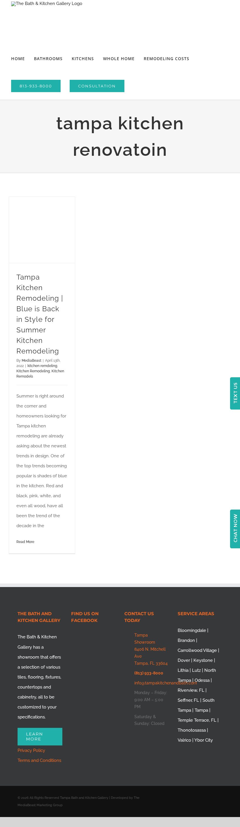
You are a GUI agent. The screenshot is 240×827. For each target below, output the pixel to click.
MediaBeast (31, 360)
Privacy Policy (31, 750)
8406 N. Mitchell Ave (150, 653)
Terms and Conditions (39, 760)
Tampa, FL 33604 (151, 663)
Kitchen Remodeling (33, 371)
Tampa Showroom (144, 639)
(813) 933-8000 (148, 673)
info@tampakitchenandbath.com (151, 683)
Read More (25, 542)
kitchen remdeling (42, 366)
